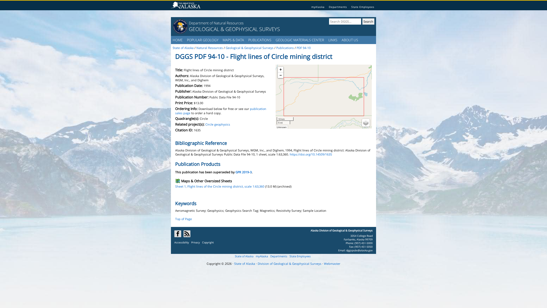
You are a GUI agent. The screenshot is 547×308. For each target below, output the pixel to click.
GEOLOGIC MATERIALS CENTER (300, 40)
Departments (338, 7)
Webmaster (332, 264)
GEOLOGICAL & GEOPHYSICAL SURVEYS (234, 29)
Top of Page (183, 219)
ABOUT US (350, 40)
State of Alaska (244, 256)
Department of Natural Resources (216, 23)
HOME (178, 40)
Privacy (195, 242)
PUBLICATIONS (259, 40)
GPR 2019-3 (243, 172)
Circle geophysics (217, 124)
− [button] (280, 75)
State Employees (362, 7)
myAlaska (318, 7)
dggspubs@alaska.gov (359, 250)
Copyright (208, 242)
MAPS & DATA (233, 40)
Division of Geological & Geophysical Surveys (289, 264)
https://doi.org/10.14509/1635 (311, 154)
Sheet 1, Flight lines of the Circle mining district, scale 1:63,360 (219, 186)
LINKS (332, 40)
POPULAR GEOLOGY (202, 40)
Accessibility (181, 242)
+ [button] (280, 69)
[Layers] (366, 123)
